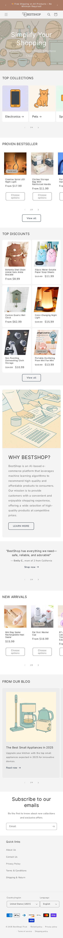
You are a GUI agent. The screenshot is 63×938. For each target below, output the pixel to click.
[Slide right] (38, 127)
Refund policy (36, 927)
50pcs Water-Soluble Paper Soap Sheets (45, 271)
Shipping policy (41, 931)
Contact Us (12, 856)
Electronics (12, 116)
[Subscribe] (53, 826)
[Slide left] (24, 127)
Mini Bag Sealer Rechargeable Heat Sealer (14, 634)
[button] (6, 14)
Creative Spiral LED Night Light (15, 180)
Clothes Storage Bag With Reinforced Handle (41, 181)
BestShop (17, 927)
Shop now (30, 567)
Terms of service (25, 931)
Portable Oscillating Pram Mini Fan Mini (45, 359)
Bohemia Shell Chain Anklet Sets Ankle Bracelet (15, 272)
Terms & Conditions (16, 870)
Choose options (15, 196)
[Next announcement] (57, 5)
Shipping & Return (15, 877)
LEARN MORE (21, 526)
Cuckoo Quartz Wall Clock (15, 316)
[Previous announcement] (5, 5)
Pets (35, 116)
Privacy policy (51, 927)
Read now (11, 767)
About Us (11, 849)
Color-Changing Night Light (46, 316)
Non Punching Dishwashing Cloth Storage (14, 360)
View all (31, 218)
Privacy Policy (13, 863)
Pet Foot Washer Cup (40, 633)
